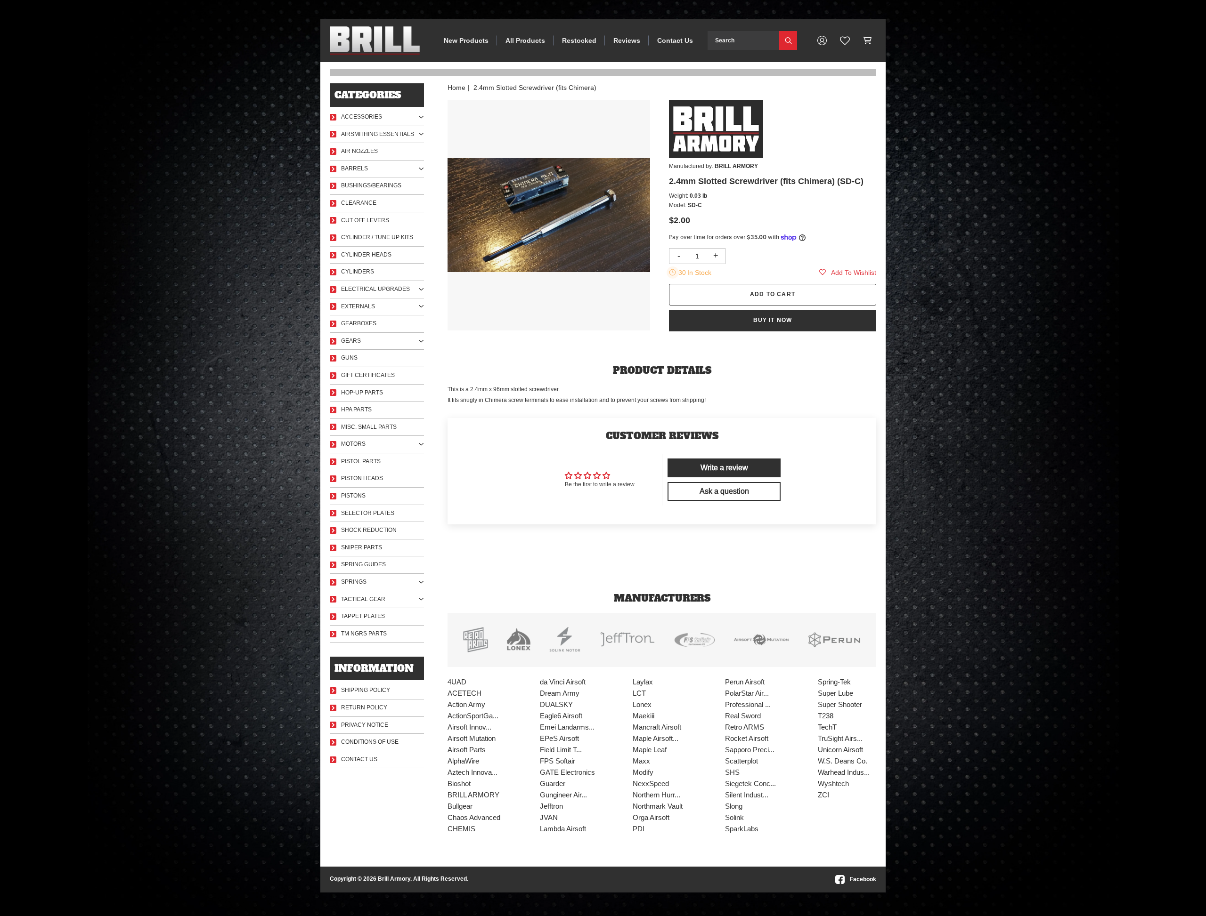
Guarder (552, 783)
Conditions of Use (370, 742)
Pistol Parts (361, 461)
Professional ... (748, 704)
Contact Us (675, 40)
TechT (827, 727)
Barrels (354, 168)
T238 (825, 716)
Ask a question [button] (724, 491)
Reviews (626, 40)
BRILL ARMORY (473, 795)
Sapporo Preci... (749, 750)
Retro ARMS (744, 727)
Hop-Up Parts (362, 392)
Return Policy (364, 707)
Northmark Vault (658, 806)
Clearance (358, 203)
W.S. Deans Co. (842, 761)
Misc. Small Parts (369, 427)
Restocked (579, 40)
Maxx (641, 761)
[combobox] (743, 40)
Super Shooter (840, 704)
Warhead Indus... (844, 772)
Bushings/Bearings (371, 185)
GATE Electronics (567, 772)
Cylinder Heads (366, 254)
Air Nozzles (359, 151)
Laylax (643, 682)
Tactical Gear (363, 599)
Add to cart (772, 294)
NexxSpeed (651, 783)
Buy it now (772, 320)
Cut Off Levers (365, 220)
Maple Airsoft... (655, 738)
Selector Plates (367, 513)
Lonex (642, 704)
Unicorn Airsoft (840, 750)
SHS (732, 772)
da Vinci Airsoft (563, 682)
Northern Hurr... (656, 795)
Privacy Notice (364, 725)
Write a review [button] (724, 468)
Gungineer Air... (563, 795)
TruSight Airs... (840, 738)
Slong (733, 806)
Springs (354, 582)
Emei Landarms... (567, 727)
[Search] (788, 40)
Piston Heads (362, 478)
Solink (734, 817)
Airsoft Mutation (472, 738)
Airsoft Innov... (469, 727)
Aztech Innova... (472, 772)
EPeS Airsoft (559, 738)
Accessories (361, 116)
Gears (351, 340)
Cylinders (357, 271)
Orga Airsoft (651, 817)
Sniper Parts (361, 547)
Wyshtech (833, 783)
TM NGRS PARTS (364, 633)
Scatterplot (741, 761)
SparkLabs (741, 829)
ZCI (823, 795)
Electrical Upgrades (375, 289)
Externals (358, 306)
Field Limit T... (561, 750)
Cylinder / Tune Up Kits (377, 237)
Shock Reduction (369, 530)
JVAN (549, 817)
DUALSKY (556, 704)
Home (456, 87)
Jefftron (551, 806)
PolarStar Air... (747, 693)
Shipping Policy (365, 690)
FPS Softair (557, 761)
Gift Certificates (368, 375)
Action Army (466, 704)
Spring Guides (363, 564)
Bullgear (460, 806)
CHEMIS (461, 829)
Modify (643, 772)
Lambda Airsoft (563, 829)
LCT (639, 693)
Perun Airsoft (745, 682)
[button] (867, 40)
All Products (525, 40)
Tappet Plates (363, 616)
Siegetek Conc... (750, 783)
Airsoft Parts (467, 750)
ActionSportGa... (473, 716)
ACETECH (464, 693)
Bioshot (459, 783)
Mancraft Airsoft (657, 727)
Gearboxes (358, 323)
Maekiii (643, 716)
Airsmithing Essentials (377, 134)
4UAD (457, 682)
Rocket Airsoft (746, 738)
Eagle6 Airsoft (561, 716)
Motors (353, 444)
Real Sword (743, 716)
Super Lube (835, 693)
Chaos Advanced (474, 817)
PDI (638, 829)
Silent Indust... (746, 795)
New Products (466, 40)
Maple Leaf (650, 750)
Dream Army (559, 693)
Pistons (353, 495)
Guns (349, 357)
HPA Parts (356, 409)
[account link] (822, 40)
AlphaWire (463, 761)
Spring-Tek (834, 682)
